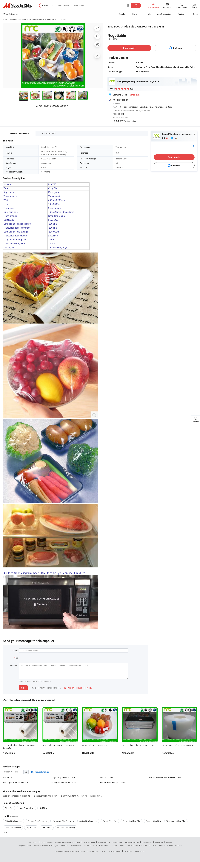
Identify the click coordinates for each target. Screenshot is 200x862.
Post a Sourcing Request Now (78, 687)
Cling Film (62, 19)
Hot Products (33, 842)
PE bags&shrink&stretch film (63, 782)
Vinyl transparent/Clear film (63, 777)
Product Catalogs (41, 772)
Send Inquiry (129, 48)
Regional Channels (132, 842)
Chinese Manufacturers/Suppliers (67, 842)
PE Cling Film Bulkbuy (66, 827)
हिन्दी (136, 845)
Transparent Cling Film (175, 821)
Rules (195, 14)
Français (64, 845)
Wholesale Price (104, 842)
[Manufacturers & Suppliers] (17, 5)
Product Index (147, 842)
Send (23, 687)
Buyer (134, 14)
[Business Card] (193, 145)
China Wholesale (89, 842)
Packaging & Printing (18, 19)
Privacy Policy (140, 851)
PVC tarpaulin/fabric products (15, 782)
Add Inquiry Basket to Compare (53, 105)
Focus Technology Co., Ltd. (82, 851)
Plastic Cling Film (110, 821)
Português (55, 845)
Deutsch (95, 845)
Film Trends (46, 827)
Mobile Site (159, 842)
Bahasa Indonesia (175, 845)
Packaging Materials (36, 19)
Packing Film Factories (37, 821)
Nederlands (105, 845)
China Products (47, 842)
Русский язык (76, 845)
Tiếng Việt (162, 845)
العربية (114, 845)
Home (5, 19)
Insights (169, 842)
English (36, 845)
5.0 (163, 138)
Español (45, 845)
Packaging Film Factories (63, 821)
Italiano (86, 845)
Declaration (128, 851)
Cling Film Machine (13, 827)
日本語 (129, 845)
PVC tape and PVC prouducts (112, 782)
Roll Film (43, 808)
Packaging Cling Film (131, 821)
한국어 (122, 845)
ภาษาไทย (144, 845)
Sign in (194, 7)
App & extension (164, 14)
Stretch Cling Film (153, 821)
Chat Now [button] (177, 48)
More (5, 832)
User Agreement (115, 851)
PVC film (6, 777)
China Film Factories (13, 821)
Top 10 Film (31, 827)
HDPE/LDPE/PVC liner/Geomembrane (165, 777)
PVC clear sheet (106, 777)
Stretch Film (51, 19)
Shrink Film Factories (88, 821)
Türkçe (153, 845)
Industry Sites (117, 842)
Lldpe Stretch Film (26, 808)
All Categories (12, 14)
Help (149, 14)
